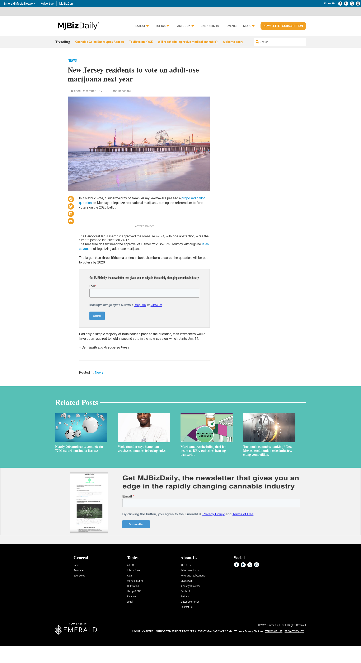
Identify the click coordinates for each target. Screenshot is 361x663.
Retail (130, 575)
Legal (130, 602)
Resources (79, 570)
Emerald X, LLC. (275, 625)
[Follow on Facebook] (340, 3)
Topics (160, 26)
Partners (184, 596)
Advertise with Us (190, 570)
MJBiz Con (186, 581)
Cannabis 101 (211, 26)
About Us (185, 565)
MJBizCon (66, 3)
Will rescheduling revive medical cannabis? (188, 41)
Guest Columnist (189, 602)
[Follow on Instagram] (358, 3)
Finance (131, 596)
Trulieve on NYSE (141, 41)
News (72, 60)
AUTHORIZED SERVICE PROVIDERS (175, 631)
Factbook (183, 26)
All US (130, 565)
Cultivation (133, 586)
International (134, 570)
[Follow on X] (352, 3)
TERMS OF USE (273, 631)
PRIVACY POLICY (294, 631)
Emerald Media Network (19, 3)
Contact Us (186, 607)
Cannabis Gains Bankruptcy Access (99, 41)
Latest (140, 26)
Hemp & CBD (134, 591)
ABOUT (136, 631)
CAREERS (147, 631)
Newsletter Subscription (283, 26)
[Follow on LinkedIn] (346, 3)
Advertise (47, 3)
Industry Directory (190, 586)
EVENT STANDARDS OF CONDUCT (217, 631)
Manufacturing (135, 581)
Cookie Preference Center (42, 646)
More (247, 26)
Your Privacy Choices (251, 631)
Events (231, 26)
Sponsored (79, 575)
